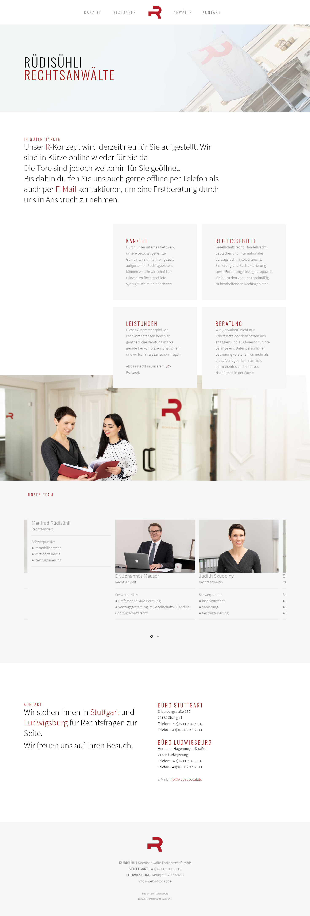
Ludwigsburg (46, 722)
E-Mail (65, 189)
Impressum (148, 893)
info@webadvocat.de (185, 779)
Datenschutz (161, 893)
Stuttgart (104, 712)
